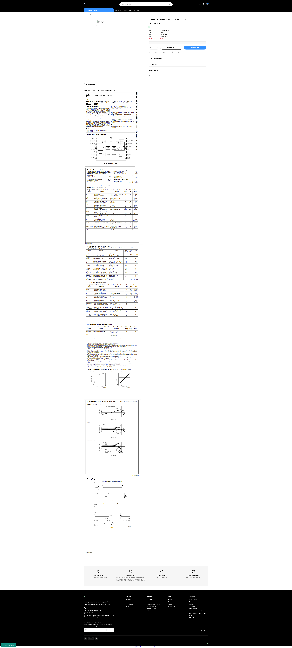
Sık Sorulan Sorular (194, 630)
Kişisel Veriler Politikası (152, 611)
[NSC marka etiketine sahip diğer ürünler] (101, 23)
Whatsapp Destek (9, 645)
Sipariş (127, 606)
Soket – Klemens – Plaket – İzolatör (197, 613)
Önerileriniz (153, 76)
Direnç (190, 615)
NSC (162, 32)
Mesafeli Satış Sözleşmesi (153, 604)
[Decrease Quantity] (150, 48)
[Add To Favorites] (151, 52)
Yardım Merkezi (129, 604)
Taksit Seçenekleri (155, 58)
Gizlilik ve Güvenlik (151, 606)
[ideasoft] (138, 647)
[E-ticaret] (145, 647)
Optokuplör (191, 604)
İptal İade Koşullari (151, 608)
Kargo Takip (150, 599)
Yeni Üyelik (170, 601)
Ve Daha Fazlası (193, 617)
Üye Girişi (170, 604)
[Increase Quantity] (157, 48)
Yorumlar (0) (153, 64)
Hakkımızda (128, 599)
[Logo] (99, 4)
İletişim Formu (150, 601)
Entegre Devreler (193, 599)
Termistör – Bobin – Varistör (195, 611)
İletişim (127, 601)
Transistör (191, 601)
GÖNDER (110, 630)
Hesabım (170, 599)
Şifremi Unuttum (172, 606)
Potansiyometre (193, 608)
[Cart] (207, 4)
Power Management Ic (165, 30)
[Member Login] (203, 4)
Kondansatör (192, 606)
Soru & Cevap (153, 70)
